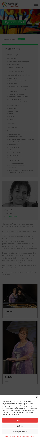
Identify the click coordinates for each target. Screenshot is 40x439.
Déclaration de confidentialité (26, 436)
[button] (37, 397)
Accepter (20, 420)
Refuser (20, 426)
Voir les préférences (20, 432)
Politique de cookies (10, 436)
